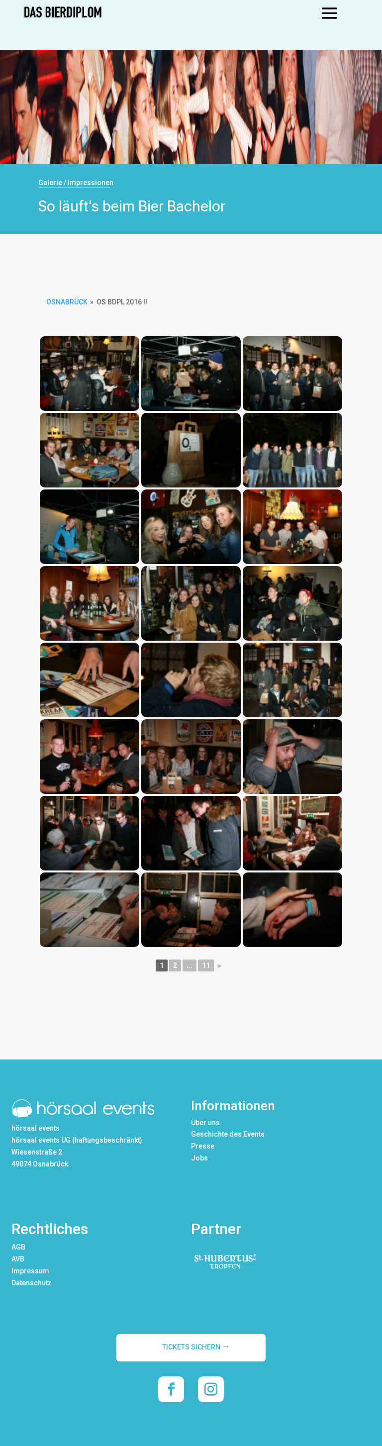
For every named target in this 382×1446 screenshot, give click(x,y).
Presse (202, 1146)
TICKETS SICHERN (191, 1347)
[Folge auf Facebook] (171, 1389)
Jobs (199, 1158)
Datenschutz (31, 1283)
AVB (17, 1259)
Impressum (30, 1271)
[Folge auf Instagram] (211, 1389)
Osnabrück (67, 302)
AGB (18, 1247)
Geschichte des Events (228, 1134)
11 (206, 965)
